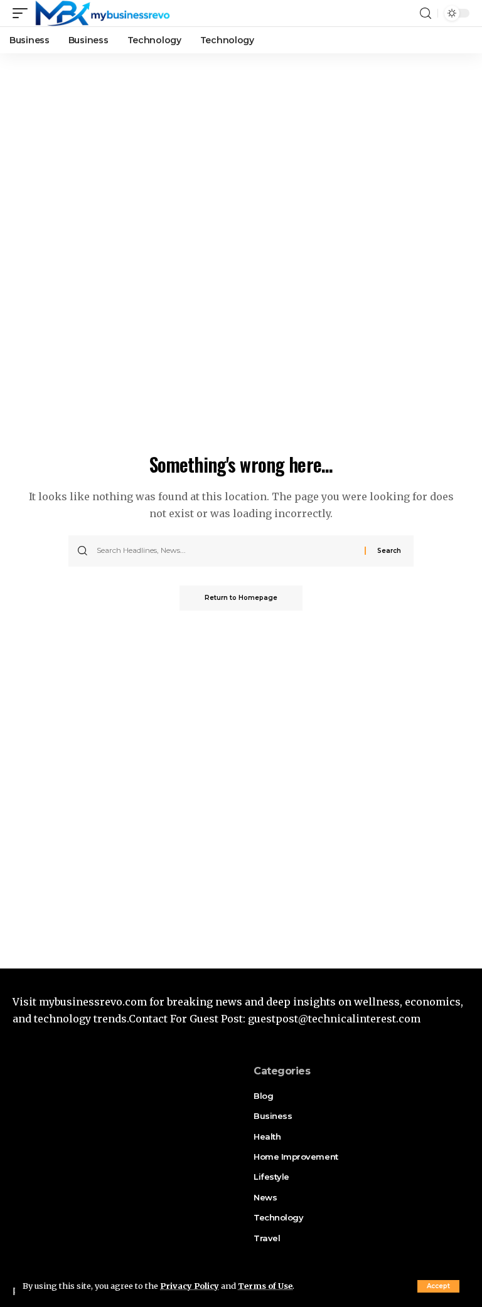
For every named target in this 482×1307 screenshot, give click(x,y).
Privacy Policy (189, 1286)
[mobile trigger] (23, 13)
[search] (425, 13)
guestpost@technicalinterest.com (334, 1018)
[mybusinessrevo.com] (102, 13)
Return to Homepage (241, 598)
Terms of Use (265, 1286)
